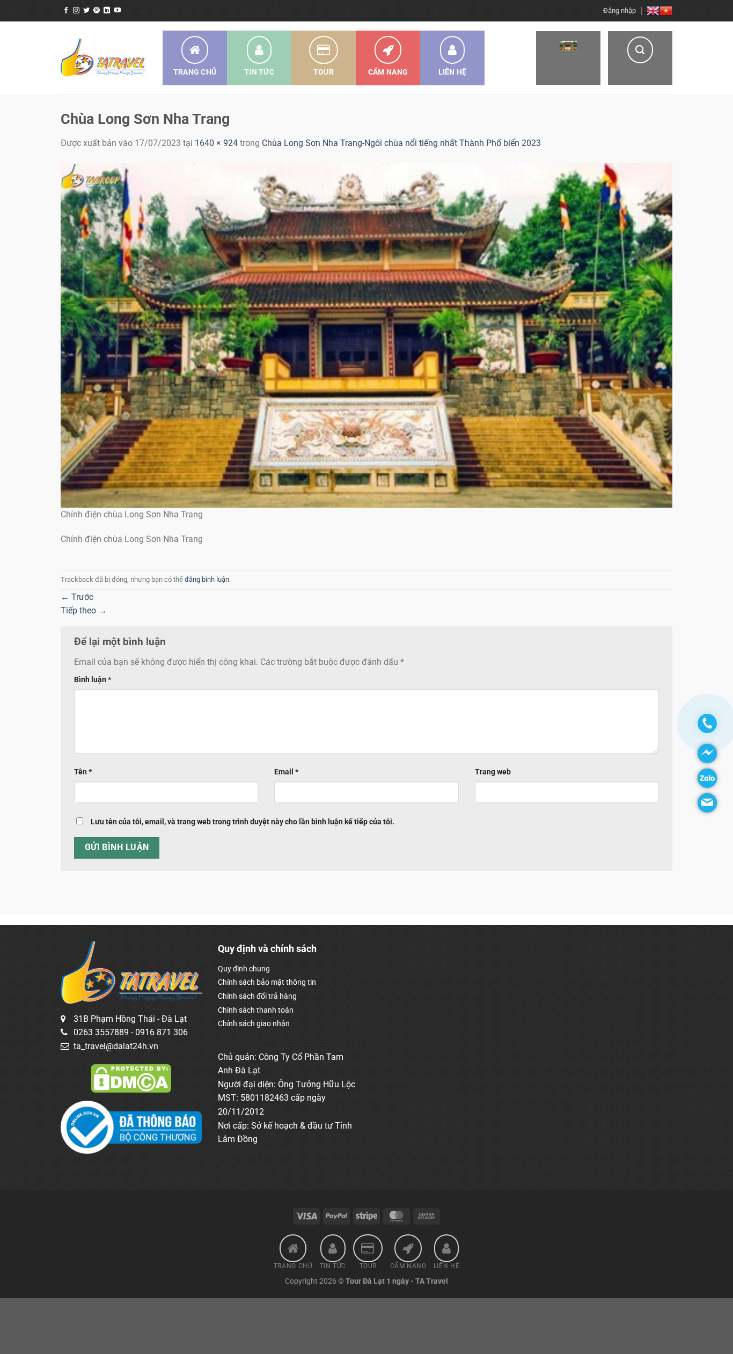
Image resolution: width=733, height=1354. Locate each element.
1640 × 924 (216, 143)
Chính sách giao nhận (254, 1023)
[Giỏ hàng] (568, 58)
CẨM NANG (388, 72)
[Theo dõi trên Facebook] (66, 10)
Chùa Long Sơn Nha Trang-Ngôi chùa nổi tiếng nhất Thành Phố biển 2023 (401, 143)
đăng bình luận (207, 579)
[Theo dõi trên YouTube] (117, 10)
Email (286, 772)
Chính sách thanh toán (256, 1010)
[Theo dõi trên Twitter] (86, 10)
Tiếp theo (84, 610)
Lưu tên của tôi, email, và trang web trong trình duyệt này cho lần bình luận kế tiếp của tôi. (242, 821)
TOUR (323, 72)
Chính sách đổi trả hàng (257, 996)
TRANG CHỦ (195, 72)
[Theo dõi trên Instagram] (76, 10)
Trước (77, 597)
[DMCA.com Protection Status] (131, 1077)
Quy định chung (244, 968)
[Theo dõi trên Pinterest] (96, 10)
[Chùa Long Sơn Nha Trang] (366, 335)
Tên (83, 772)
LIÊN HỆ (452, 72)
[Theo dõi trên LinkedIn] (107, 10)
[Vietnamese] (665, 11)
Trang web (493, 772)
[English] (653, 11)
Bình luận (92, 679)
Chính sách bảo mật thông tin (267, 982)
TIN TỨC (259, 72)
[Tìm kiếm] (640, 58)
